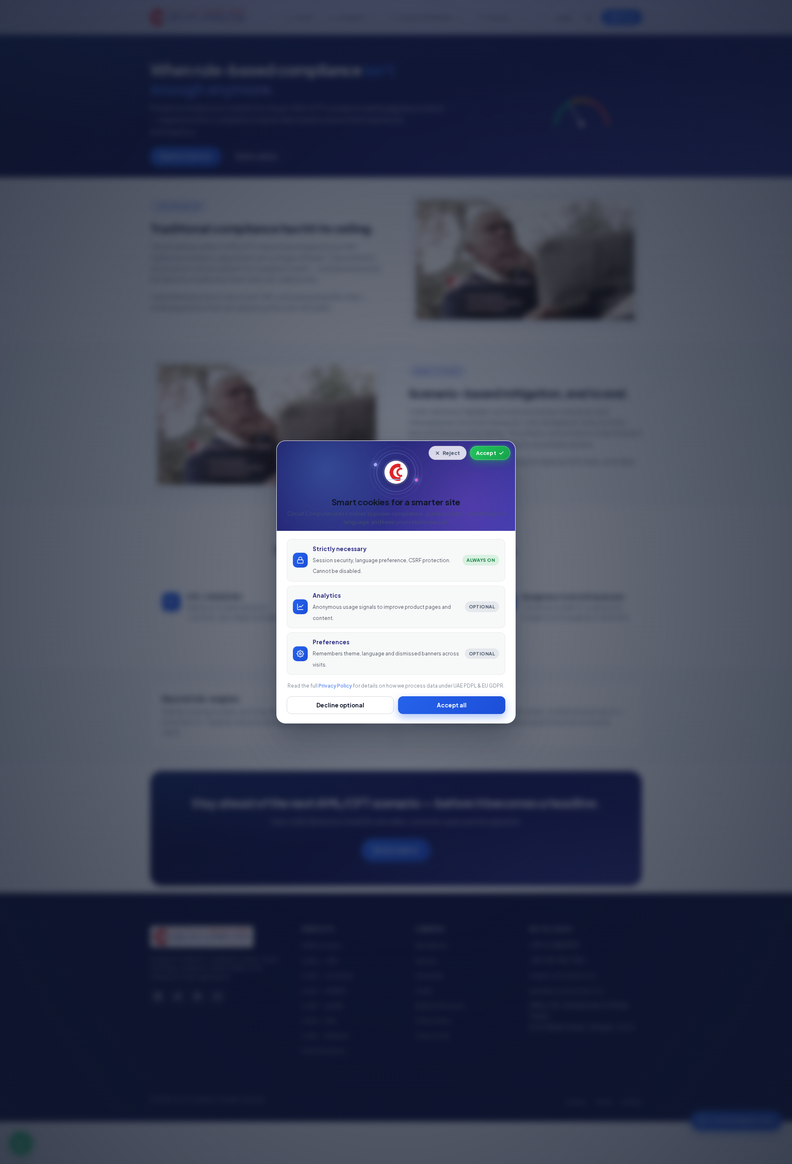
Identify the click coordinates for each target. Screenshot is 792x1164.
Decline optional (340, 705)
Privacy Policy (335, 686)
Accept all (452, 705)
